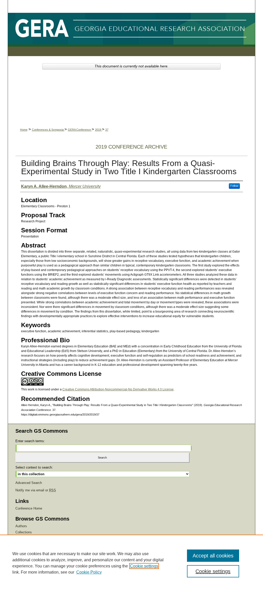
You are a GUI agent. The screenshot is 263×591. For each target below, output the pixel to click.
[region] (131, 563)
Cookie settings (144, 566)
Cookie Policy (89, 572)
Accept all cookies (213, 555)
